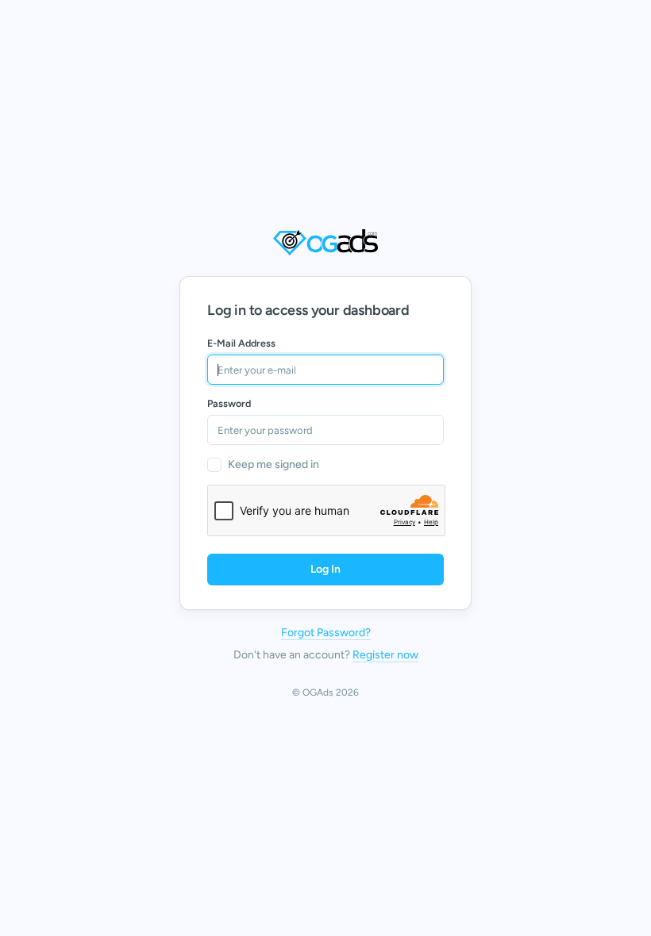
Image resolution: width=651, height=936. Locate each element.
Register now (385, 655)
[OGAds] (325, 242)
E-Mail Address (241, 343)
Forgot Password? (326, 632)
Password (229, 403)
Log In (325, 569)
